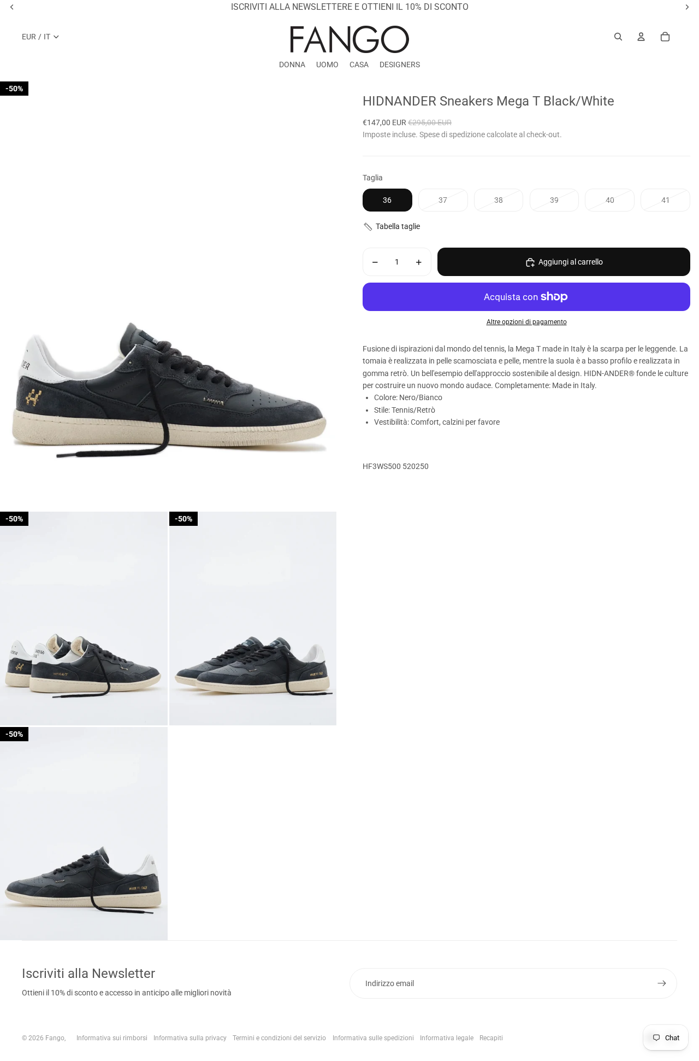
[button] (526, 227)
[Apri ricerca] (618, 37)
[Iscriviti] (661, 983)
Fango (54, 1038)
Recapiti (491, 1038)
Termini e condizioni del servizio (279, 1038)
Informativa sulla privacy (190, 1038)
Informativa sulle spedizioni (373, 1038)
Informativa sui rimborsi (111, 1038)
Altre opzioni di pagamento (527, 322)
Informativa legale (446, 1038)
